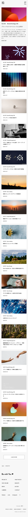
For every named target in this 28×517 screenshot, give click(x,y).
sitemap (24, 509)
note (9, 495)
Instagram (14, 495)
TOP (3, 465)
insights (17, 483)
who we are (5, 483)
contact (17, 490)
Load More (14, 457)
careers (4, 490)
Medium (3, 495)
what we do (18, 479)
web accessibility (17, 509)
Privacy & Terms (9, 509)
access (17, 486)
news (3, 486)
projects (4, 479)
